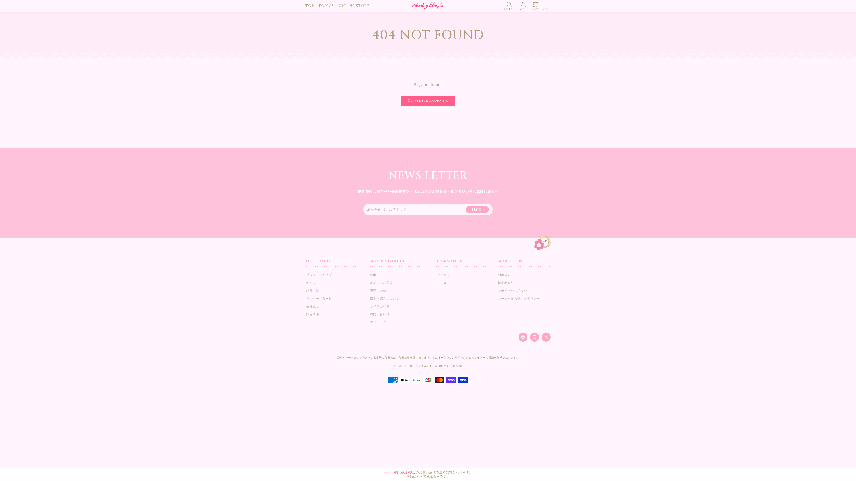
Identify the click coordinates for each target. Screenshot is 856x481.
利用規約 (504, 275)
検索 (373, 275)
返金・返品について (384, 298)
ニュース (440, 283)
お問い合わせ (380, 314)
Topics (326, 5)
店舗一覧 (312, 290)
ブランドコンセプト (320, 275)
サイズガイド (380, 306)
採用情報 (312, 314)
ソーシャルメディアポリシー (519, 298)
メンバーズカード (319, 298)
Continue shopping (428, 100)
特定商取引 (506, 283)
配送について (380, 290)
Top (309, 5)
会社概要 (312, 306)
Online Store (354, 5)
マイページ (378, 322)
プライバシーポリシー (514, 290)
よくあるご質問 (381, 283)
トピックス (442, 275)
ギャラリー (314, 283)
